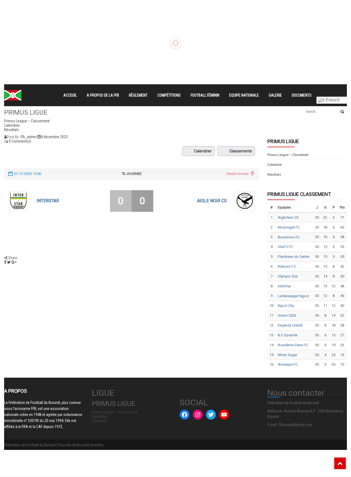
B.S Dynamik (288, 335)
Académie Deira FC (293, 345)
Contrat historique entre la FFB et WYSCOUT (108, 7)
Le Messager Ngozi (293, 296)
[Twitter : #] (211, 415)
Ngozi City (286, 305)
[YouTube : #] (224, 415)
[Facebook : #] (184, 415)
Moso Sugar (287, 355)
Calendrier (203, 151)
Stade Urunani (238, 173)
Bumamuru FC (289, 237)
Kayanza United (290, 325)
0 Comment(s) (19, 141)
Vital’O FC (285, 247)
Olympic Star (288, 276)
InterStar (47, 200)
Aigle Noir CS (212, 200)
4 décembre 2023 (54, 137)
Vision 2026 (287, 315)
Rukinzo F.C (287, 266)
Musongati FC (289, 227)
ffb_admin (28, 137)
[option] (126, 7)
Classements (240, 151)
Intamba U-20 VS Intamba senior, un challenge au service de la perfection (269, 16)
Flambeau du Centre (293, 257)
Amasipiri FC (288, 364)
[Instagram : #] (198, 415)
